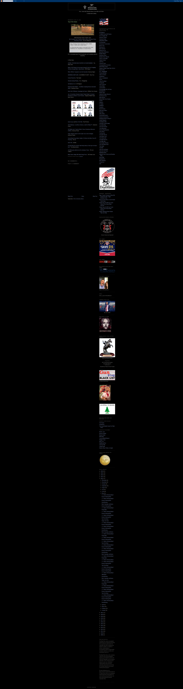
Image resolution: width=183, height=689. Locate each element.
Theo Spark (101, 146)
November (104, 482)
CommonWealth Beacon (104, 438)
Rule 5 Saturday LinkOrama (107, 504)
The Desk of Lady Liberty (104, 123)
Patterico (101, 102)
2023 (102, 476)
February (104, 608)
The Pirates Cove (103, 136)
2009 (102, 634)
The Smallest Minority (103, 142)
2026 (102, 471)
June (103, 491)
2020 (102, 614)
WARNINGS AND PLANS (73, 74)
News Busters (102, 97)
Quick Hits (70, 142)
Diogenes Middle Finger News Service (107, 68)
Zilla (100, 163)
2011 (102, 631)
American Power (102, 39)
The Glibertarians (102, 128)
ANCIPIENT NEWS (103, 40)
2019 (102, 616)
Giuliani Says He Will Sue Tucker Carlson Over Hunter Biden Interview (106, 204)
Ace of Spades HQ (103, 35)
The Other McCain (103, 134)
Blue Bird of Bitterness (104, 52)
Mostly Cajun (102, 92)
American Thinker (103, 37)
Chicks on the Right (103, 58)
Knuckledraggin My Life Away (105, 89)
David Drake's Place (103, 66)
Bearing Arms (102, 47)
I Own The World (102, 81)
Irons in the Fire (102, 84)
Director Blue (102, 69)
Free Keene (101, 422)
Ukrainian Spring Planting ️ (73, 80)
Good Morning (104, 502)
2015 (102, 623)
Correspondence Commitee (105, 65)
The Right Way (102, 141)
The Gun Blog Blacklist (104, 129)
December (104, 480)
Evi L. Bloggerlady (103, 71)
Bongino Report (102, 53)
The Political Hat (102, 138)
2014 (102, 625)
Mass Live (101, 441)
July (103, 489)
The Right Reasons (103, 139)
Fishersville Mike (102, 73)
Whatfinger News (102, 152)
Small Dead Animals (103, 115)
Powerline (101, 107)
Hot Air (100, 79)
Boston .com (102, 431)
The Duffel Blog (102, 125)
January (104, 610)
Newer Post (70, 196)
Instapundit (101, 82)
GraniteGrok (101, 76)
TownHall (101, 147)
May (103, 493)
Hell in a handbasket (103, 78)
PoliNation (101, 105)
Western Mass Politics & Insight (106, 448)
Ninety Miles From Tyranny (105, 99)
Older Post (95, 196)
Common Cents (102, 63)
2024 (102, 474)
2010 (102, 633)
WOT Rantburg (102, 160)
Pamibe (101, 100)
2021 (102, 612)
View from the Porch (103, 151)
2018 (102, 618)
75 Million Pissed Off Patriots (105, 34)
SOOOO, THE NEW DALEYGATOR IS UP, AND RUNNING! (80, 63)
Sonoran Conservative (104, 116)
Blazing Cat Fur (102, 50)
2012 (102, 629)
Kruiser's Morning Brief (106, 496)
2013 (102, 627)
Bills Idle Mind (102, 48)
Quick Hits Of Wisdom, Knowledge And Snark (77, 91)
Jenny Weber (102, 86)
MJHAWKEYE (102, 91)
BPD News (101, 436)
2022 (102, 478)
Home (83, 196)
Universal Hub (102, 444)
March (103, 606)
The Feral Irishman (103, 126)
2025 (102, 473)
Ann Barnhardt (102, 42)
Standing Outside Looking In (105, 118)
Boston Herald (102, 435)
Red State (101, 112)
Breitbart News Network (104, 56)
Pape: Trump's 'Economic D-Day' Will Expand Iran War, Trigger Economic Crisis (107, 197)
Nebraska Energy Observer (105, 94)
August (103, 487)
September (104, 485)
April (103, 604)
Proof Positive (102, 108)
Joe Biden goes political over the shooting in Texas (78, 150)
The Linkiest (101, 131)
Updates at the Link (74, 51)
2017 (102, 620)
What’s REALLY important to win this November (78, 71)
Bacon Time (101, 45)
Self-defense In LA (72, 83)
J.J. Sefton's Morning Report (107, 494)
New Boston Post (103, 95)
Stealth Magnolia (102, 120)
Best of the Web (79, 121)
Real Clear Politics (103, 110)
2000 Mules (104, 574)
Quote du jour (70, 121)
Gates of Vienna (102, 74)
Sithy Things (102, 113)
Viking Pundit (102, 446)
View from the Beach (103, 149)
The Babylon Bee (103, 121)
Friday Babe (104, 509)
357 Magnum (102, 32)
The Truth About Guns (104, 144)
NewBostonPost (102, 443)
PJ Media (101, 104)
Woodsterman (102, 158)
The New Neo (102, 133)
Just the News (102, 87)
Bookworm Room (102, 55)
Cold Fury (101, 61)
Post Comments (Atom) (78, 198)
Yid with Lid (101, 162)
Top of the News (105, 519)
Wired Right (101, 157)
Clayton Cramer (102, 60)
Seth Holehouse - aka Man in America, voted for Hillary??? (80, 124)
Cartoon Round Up (71, 77)
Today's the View (105, 520)
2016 (102, 621)
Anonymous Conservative (104, 43)
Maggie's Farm (102, 439)
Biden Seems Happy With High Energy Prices (77, 154)
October (104, 483)
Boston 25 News (102, 433)
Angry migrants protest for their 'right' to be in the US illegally (80, 133)
